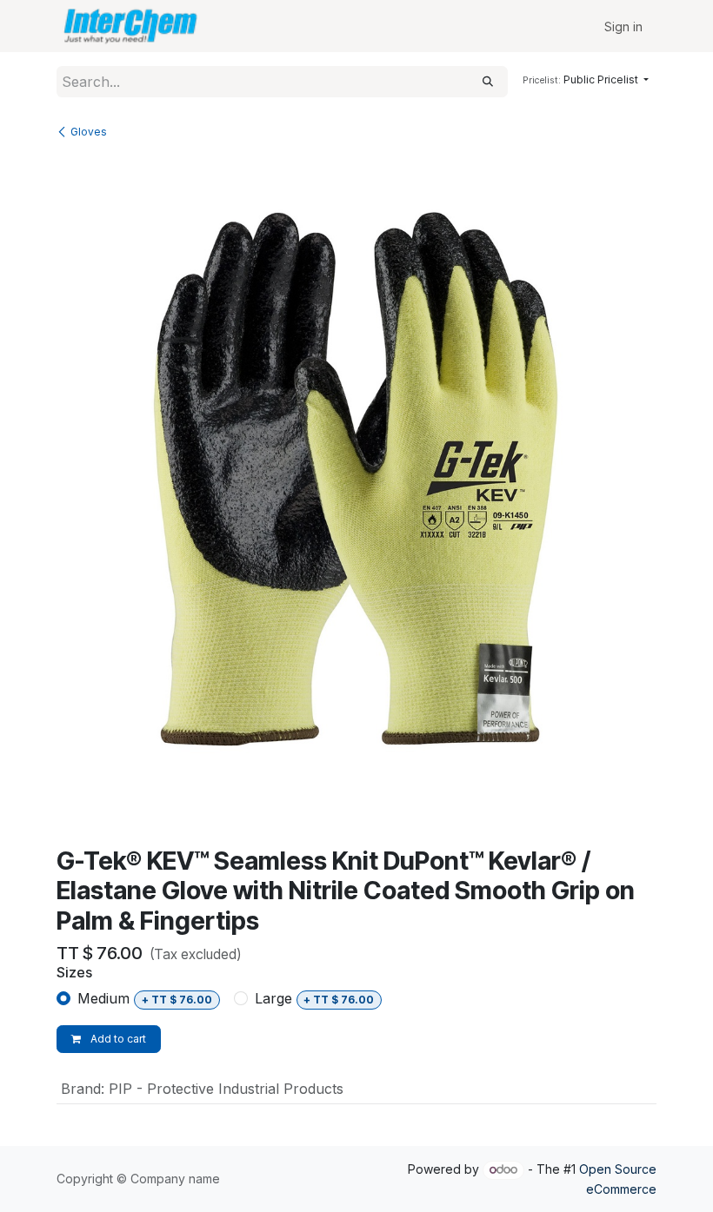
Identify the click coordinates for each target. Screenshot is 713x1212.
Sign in (623, 26)
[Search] (488, 81)
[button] (585, 80)
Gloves (88, 131)
